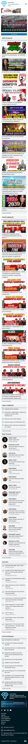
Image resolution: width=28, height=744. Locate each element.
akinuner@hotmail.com (9, 730)
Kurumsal (3, 722)
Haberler (3, 715)
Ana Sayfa (3, 713)
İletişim (3, 724)
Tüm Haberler (14, 34)
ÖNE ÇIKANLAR (5, 717)
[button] (3, 30)
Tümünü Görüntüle (6, 213)
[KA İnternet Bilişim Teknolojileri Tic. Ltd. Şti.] (25, 741)
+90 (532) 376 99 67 (8, 727)
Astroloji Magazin (5, 720)
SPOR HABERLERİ (5, 718)
